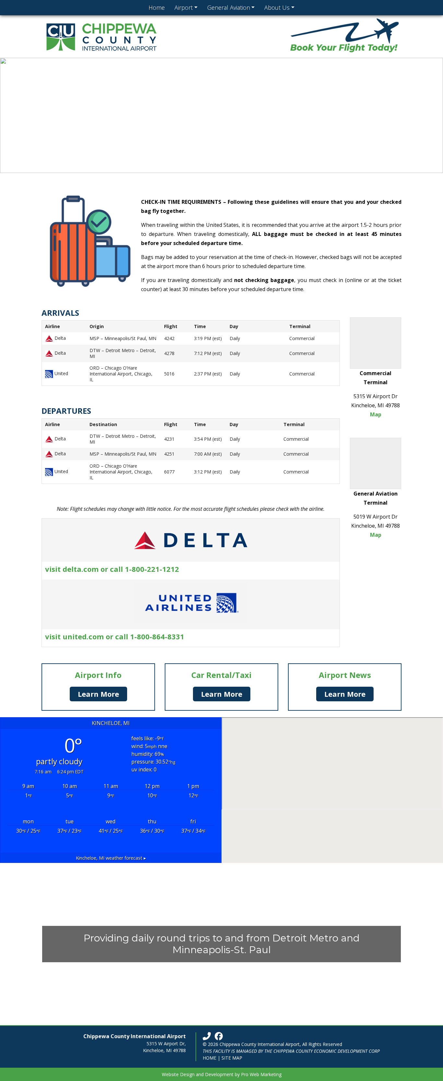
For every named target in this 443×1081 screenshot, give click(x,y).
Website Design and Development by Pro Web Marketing (221, 1074)
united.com (83, 636)
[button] (10, 115)
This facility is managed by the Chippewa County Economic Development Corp (291, 1051)
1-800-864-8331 (157, 636)
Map (375, 414)
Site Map (232, 1058)
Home (209, 1058)
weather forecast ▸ (111, 858)
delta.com (82, 569)
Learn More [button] (98, 694)
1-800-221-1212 (152, 569)
